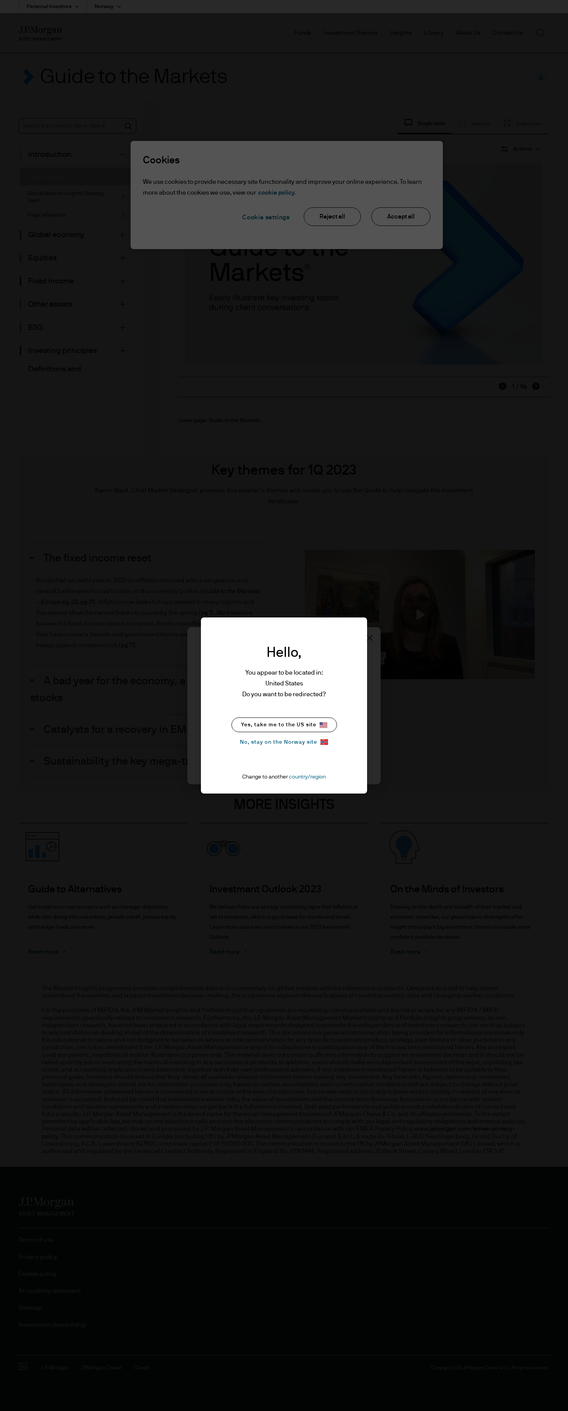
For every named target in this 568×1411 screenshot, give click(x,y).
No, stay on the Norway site (278, 742)
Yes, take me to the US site (278, 725)
